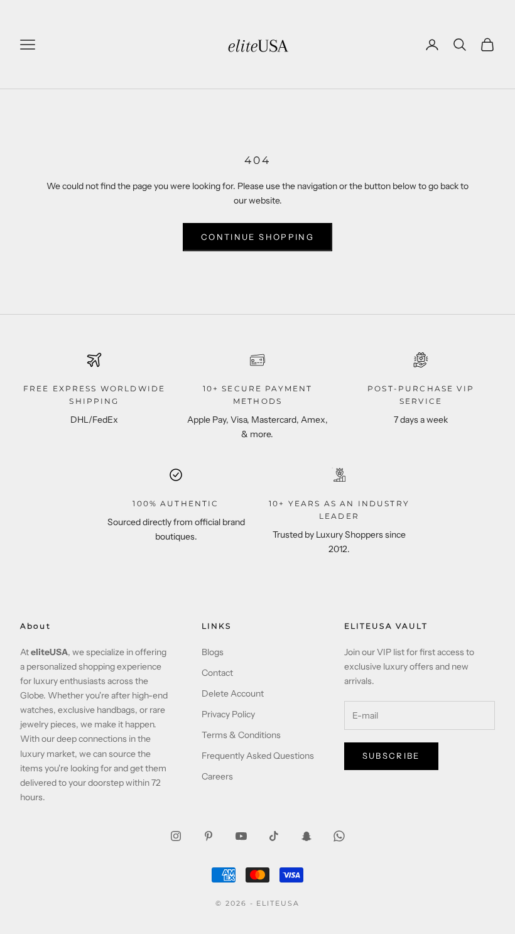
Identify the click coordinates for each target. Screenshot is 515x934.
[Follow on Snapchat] (306, 836)
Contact (217, 672)
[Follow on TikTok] (274, 836)
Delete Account (233, 693)
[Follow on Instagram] (176, 836)
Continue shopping (257, 237)
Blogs (213, 652)
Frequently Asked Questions (258, 755)
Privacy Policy (228, 714)
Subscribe (391, 756)
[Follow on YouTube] (241, 836)
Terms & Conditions (241, 735)
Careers (217, 776)
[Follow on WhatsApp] (339, 836)
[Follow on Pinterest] (208, 836)
